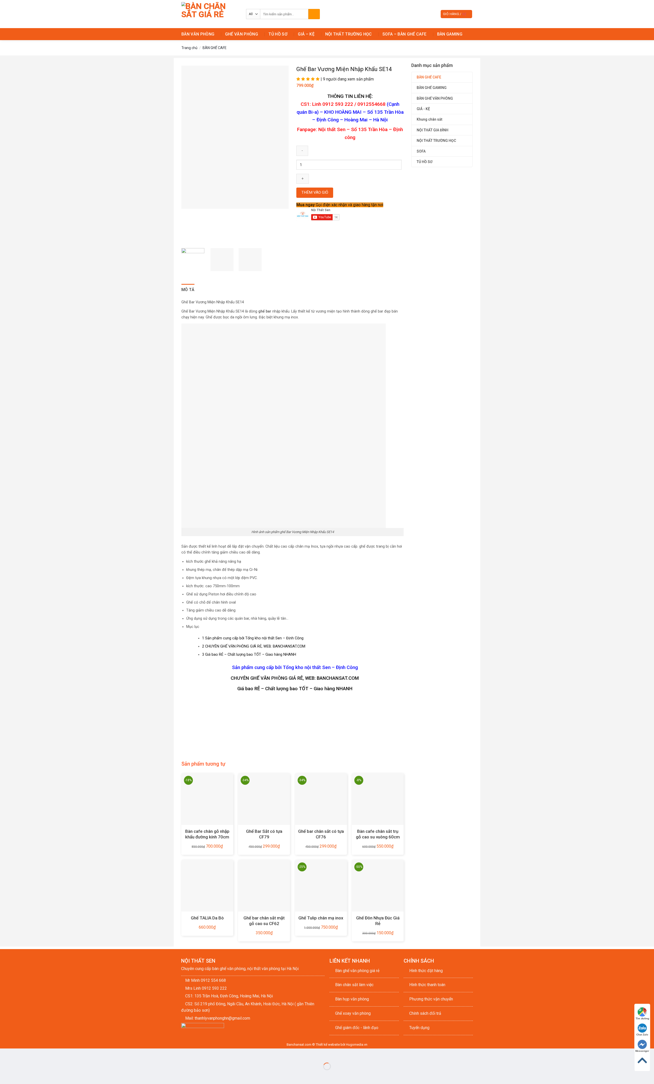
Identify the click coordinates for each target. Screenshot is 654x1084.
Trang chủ (189, 48)
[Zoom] (188, 238)
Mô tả (188, 289)
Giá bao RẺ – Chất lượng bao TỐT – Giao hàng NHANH (249, 654)
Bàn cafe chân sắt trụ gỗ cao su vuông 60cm (378, 834)
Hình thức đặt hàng (426, 970)
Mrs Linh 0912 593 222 (206, 988)
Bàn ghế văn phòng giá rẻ (357, 970)
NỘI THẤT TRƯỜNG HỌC (436, 141)
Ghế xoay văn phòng (353, 1013)
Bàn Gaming (449, 34)
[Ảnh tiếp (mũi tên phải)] (20, 1075)
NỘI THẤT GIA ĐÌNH (432, 130)
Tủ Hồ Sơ (277, 34)
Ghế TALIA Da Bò (207, 917)
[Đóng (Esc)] (5, 1053)
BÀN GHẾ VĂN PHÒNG (435, 98)
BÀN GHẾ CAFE (215, 48)
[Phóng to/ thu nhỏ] (20, 1053)
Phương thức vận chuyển (431, 999)
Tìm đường (642, 1018)
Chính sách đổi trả (425, 1013)
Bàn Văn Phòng (197, 34)
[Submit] (314, 14)
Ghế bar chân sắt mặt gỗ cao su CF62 (264, 920)
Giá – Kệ (306, 34)
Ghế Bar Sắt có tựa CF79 (264, 834)
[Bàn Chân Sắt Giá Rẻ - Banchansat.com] (209, 14)
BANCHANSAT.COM (338, 678)
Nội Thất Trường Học (348, 34)
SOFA (421, 151)
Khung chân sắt (429, 119)
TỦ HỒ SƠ (425, 162)
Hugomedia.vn (356, 1044)
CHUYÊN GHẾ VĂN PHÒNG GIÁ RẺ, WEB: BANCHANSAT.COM (253, 646)
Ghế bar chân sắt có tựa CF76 (321, 834)
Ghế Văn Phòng (241, 34)
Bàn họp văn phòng (352, 999)
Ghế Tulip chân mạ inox (320, 917)
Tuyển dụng (419, 1027)
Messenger (642, 1051)
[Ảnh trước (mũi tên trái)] (5, 1075)
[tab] (188, 290)
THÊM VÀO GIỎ (314, 192)
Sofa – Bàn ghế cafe (404, 34)
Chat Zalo (642, 1034)
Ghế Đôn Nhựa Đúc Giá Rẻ (378, 920)
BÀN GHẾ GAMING (432, 88)
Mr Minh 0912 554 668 (205, 980)
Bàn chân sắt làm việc (354, 984)
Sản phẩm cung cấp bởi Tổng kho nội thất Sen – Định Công (252, 638)
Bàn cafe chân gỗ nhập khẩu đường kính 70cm (207, 834)
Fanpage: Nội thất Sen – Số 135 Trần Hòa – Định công (350, 133)
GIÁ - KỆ (423, 109)
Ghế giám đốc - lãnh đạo (356, 1027)
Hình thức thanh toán (427, 984)
